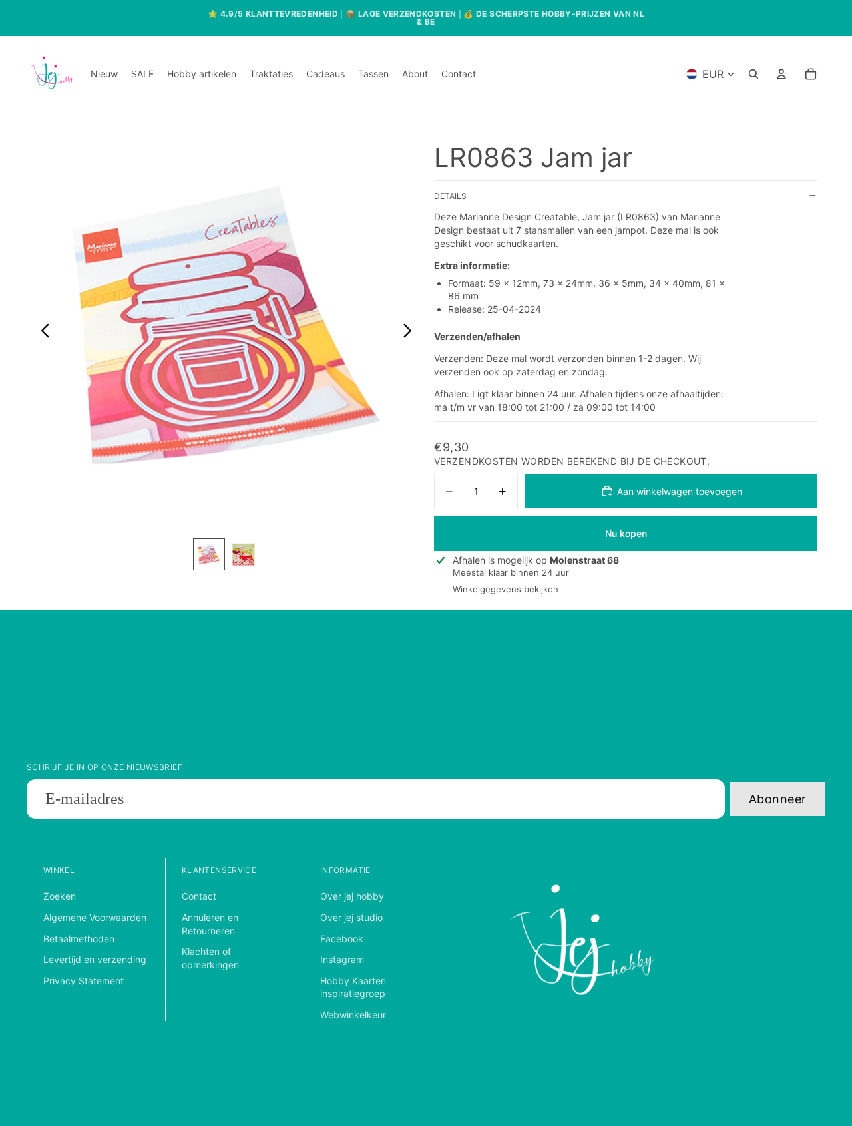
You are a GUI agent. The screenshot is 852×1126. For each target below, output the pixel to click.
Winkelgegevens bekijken (505, 589)
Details (450, 196)
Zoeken (59, 896)
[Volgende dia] (411, 332)
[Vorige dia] (42, 332)
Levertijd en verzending (94, 959)
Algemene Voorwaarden (94, 917)
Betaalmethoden (78, 938)
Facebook (341, 938)
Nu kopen (626, 533)
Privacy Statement (83, 980)
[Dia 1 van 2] (209, 554)
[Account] (781, 74)
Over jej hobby (352, 896)
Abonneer (778, 799)
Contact (199, 896)
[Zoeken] (753, 74)
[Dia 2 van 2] (243, 554)
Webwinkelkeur (353, 1014)
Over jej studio (351, 917)
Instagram (342, 959)
